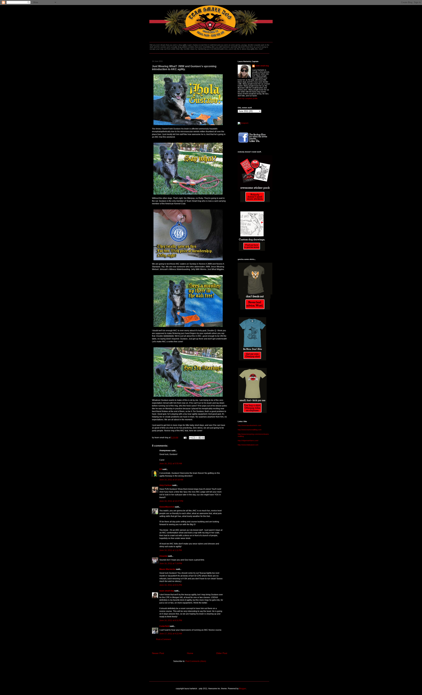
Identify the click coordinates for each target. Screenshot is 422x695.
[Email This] (190, 437)
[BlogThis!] (193, 437)
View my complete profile (247, 98)
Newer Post (158, 653)
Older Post (221, 653)
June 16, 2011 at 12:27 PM (171, 501)
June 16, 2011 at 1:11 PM (170, 550)
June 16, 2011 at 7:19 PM (170, 563)
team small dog (166, 591)
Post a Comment (163, 639)
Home (190, 653)
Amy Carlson (165, 485)
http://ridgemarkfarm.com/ (248, 440)
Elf (160, 469)
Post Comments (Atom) (195, 661)
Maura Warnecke (167, 569)
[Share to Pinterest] (203, 437)
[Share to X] (196, 437)
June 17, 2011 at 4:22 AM (170, 633)
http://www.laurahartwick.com (249, 425)
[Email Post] (185, 437)
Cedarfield (164, 626)
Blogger (242, 688)
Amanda (163, 556)
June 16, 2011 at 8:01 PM (170, 585)
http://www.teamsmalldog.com (249, 430)
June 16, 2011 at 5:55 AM (170, 463)
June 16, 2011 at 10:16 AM (171, 480)
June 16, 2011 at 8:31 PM (170, 620)
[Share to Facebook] (200, 437)
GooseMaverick (166, 507)
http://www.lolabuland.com (248, 445)
